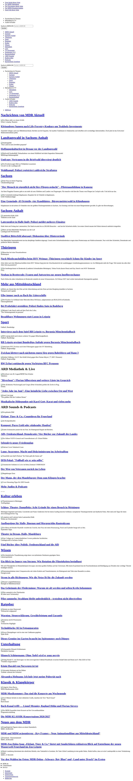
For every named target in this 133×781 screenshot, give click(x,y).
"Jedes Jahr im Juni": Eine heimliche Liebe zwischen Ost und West (37, 391)
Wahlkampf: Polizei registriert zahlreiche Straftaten (29, 170)
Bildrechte (8, 778)
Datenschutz (9, 775)
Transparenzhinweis (11, 776)
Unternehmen (7, 765)
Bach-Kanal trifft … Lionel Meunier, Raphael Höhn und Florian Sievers (39, 706)
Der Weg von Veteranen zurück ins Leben (23, 469)
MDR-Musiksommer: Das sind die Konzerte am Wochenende (33, 693)
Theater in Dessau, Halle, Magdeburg (21, 534)
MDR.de (8, 110)
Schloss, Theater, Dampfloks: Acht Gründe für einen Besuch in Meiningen (40, 507)
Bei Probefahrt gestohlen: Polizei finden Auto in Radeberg (32, 306)
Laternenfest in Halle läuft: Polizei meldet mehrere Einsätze (33, 222)
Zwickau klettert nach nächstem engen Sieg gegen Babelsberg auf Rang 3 (40, 352)
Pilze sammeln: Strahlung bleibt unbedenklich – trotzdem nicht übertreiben (41, 598)
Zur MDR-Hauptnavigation (14, 8)
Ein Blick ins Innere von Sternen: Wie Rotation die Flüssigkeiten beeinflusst (41, 561)
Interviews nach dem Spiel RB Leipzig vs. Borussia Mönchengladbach (38, 331)
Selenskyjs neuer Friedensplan (17, 442)
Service (5, 767)
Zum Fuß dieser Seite (12, 10)
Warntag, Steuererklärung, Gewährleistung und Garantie (31, 615)
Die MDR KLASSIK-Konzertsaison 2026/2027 (25, 716)
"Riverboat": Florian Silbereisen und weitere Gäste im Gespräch (35, 380)
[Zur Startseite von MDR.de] (5, 15)
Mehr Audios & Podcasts (14, 486)
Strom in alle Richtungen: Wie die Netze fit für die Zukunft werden (37, 577)
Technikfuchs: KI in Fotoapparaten (19, 628)
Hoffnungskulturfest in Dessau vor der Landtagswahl (29, 149)
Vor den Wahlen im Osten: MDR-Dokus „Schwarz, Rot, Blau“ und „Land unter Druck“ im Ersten (53, 759)
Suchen (4, 28)
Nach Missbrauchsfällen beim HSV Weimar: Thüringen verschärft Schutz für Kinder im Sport (51, 258)
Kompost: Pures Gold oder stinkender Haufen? (26, 425)
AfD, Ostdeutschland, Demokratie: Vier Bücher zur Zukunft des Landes (39, 434)
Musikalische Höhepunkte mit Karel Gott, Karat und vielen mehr (36, 401)
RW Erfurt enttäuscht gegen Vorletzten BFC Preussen (29, 363)
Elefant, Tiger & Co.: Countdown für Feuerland (26, 416)
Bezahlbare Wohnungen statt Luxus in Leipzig (25, 316)
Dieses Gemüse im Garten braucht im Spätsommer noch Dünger (35, 638)
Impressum (8, 773)
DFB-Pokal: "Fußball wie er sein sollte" (22, 460)
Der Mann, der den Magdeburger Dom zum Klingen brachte (33, 477)
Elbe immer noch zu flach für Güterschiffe (23, 295)
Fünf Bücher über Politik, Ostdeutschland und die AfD (30, 544)
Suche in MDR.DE (7, 26)
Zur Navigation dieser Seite (14, 6)
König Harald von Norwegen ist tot (19, 666)
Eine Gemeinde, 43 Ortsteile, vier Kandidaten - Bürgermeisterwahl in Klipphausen (45, 201)
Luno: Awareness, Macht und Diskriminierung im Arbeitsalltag (34, 451)
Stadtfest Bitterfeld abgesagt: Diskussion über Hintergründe (33, 236)
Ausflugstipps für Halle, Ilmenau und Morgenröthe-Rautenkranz (35, 523)
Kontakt (7, 771)
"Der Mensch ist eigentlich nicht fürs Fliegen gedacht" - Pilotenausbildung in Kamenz (47, 187)
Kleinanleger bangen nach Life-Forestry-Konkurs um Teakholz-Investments (41, 126)
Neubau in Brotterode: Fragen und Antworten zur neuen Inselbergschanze (40, 274)
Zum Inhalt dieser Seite (12, 2)
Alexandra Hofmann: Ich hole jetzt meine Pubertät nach (31, 676)
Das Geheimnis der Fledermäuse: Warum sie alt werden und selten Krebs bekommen (46, 588)
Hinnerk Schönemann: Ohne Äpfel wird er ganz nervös (30, 655)
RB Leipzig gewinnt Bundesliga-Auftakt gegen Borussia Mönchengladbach (40, 342)
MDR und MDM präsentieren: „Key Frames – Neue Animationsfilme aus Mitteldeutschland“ (50, 733)
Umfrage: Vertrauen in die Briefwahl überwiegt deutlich (31, 159)
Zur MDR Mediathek (12, 4)
